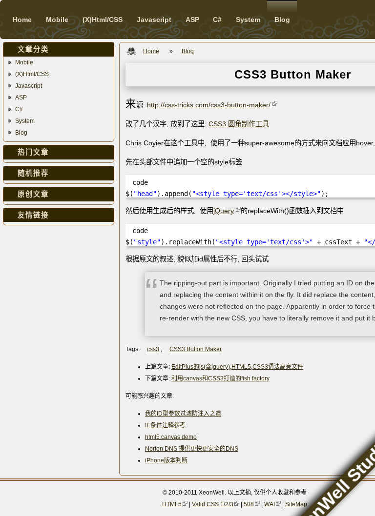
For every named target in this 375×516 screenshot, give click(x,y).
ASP (21, 97)
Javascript (28, 85)
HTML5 (172, 504)
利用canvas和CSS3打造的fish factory (220, 378)
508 (249, 504)
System (25, 121)
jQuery (223, 211)
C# (19, 109)
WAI (269, 504)
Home (22, 19)
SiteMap (296, 504)
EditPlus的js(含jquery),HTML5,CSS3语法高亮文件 (237, 366)
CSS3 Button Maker (195, 349)
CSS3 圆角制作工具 (238, 124)
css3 (153, 349)
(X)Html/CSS (32, 74)
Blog (21, 132)
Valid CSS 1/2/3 (212, 504)
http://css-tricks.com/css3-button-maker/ (209, 105)
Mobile (24, 62)
